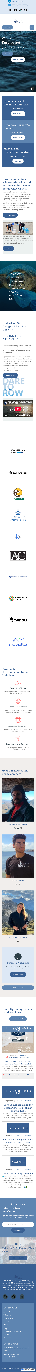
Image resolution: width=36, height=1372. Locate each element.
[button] (32, 27)
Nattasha (23, 1055)
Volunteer (7, 1315)
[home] (18, 21)
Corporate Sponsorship (12, 1332)
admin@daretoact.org (20, 5)
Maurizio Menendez (24, 1100)
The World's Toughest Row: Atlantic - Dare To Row (18, 1141)
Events (6, 1321)
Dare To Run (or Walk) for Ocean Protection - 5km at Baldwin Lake (18, 1062)
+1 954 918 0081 (18, 1)
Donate (7, 27)
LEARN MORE (18, 114)
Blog (5, 1329)
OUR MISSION (18, 59)
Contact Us (7, 1338)
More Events (18, 1018)
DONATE (18, 161)
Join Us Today (18, 974)
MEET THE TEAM (18, 988)
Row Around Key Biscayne (18, 1173)
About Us (7, 1312)
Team (5, 1324)
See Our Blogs (18, 1258)
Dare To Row (8, 1318)
